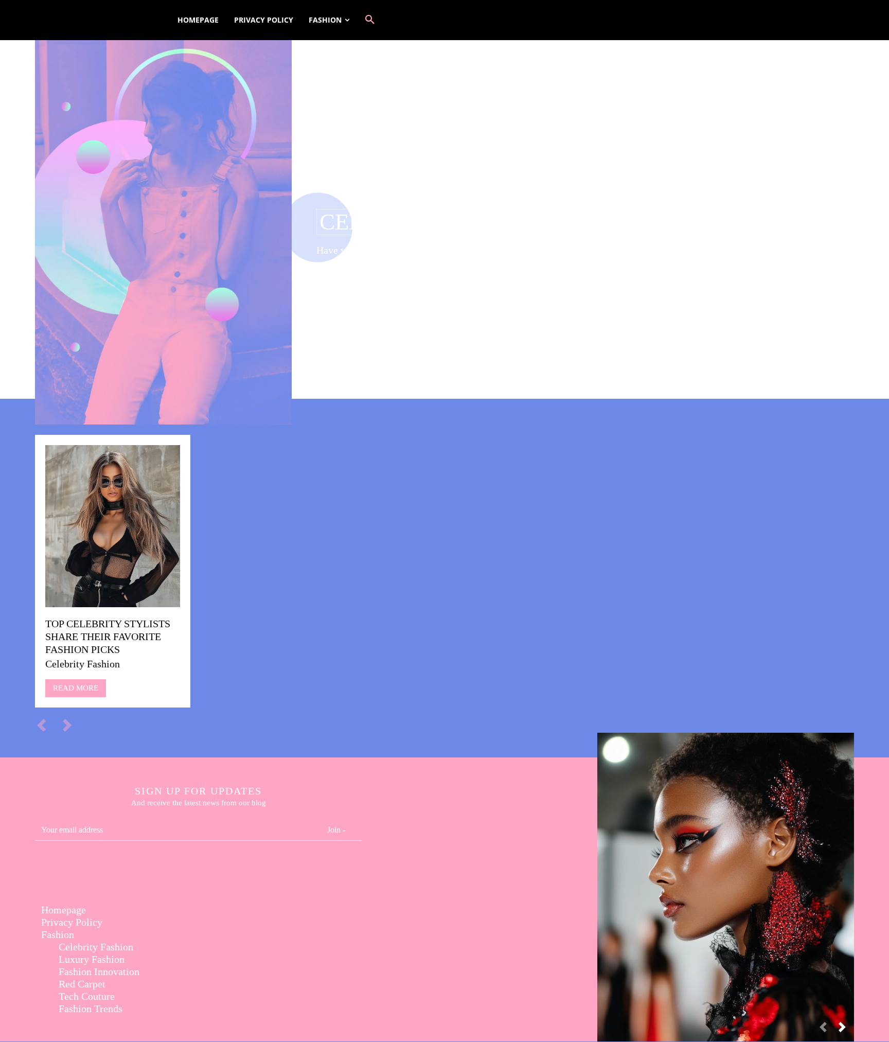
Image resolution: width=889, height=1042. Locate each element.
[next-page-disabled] (72, 725)
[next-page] (846, 1029)
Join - (336, 829)
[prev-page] (46, 725)
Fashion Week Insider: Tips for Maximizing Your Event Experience (725, 876)
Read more (75, 688)
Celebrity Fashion (82, 664)
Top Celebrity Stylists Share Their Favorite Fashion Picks (107, 636)
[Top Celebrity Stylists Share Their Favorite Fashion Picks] (112, 526)
